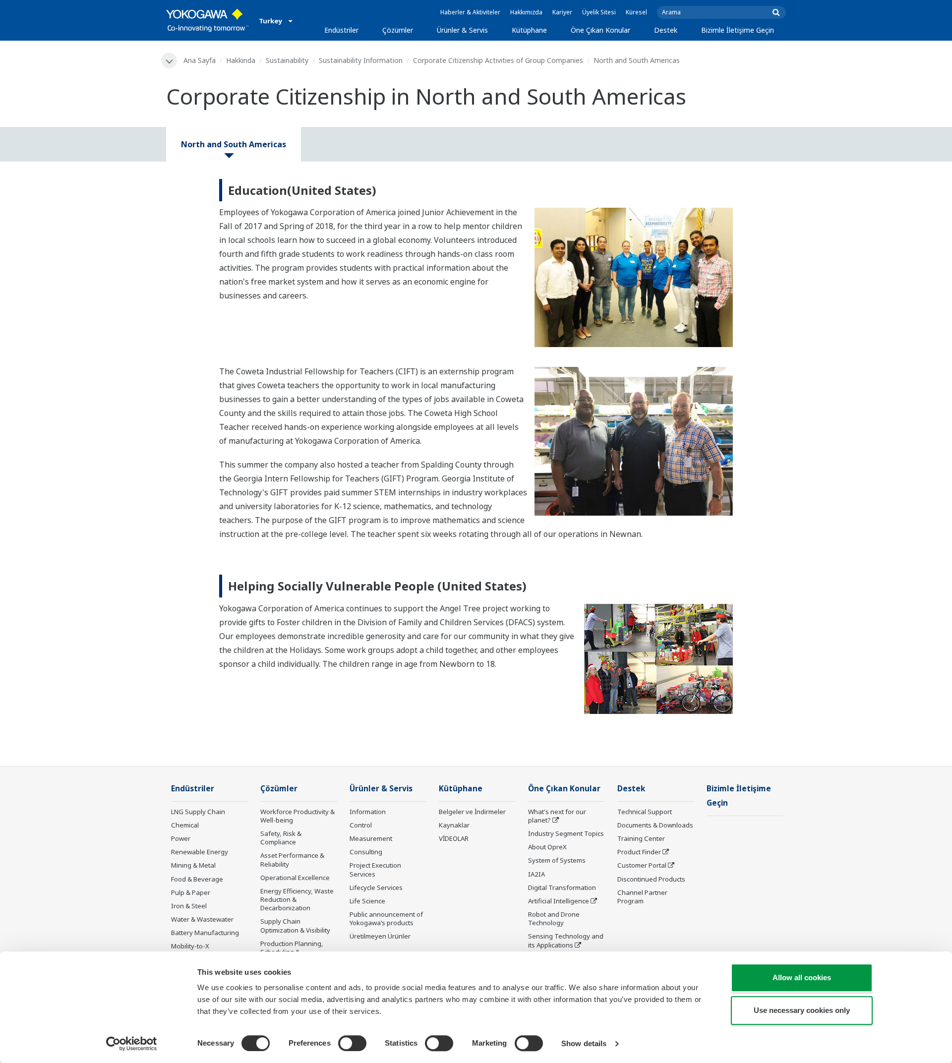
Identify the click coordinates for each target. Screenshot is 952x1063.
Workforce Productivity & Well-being (297, 816)
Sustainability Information (361, 60)
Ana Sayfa (199, 60)
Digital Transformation (562, 887)
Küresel (636, 12)
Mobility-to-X (190, 946)
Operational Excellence (295, 877)
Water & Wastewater (202, 919)
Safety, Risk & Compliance (280, 837)
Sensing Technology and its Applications (565, 940)
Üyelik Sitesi (599, 12)
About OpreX (547, 846)
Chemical (185, 825)
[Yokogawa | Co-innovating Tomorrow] (207, 20)
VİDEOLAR (454, 838)
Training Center (641, 838)
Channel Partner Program (642, 896)
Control (361, 825)
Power (180, 838)
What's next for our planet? (557, 816)
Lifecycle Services (376, 887)
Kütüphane (529, 30)
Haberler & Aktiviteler (470, 12)
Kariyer (562, 12)
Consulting (366, 851)
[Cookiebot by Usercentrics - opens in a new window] (131, 1043)
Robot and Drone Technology (554, 918)
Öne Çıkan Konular (600, 30)
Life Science (367, 900)
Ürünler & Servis (462, 30)
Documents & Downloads (655, 825)
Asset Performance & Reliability (292, 859)
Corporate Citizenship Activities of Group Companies (498, 60)
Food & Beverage (197, 879)
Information (368, 811)
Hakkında (240, 60)
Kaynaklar (454, 825)
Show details (583, 1043)
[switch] (352, 1043)
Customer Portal (641, 865)
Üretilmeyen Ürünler (380, 936)
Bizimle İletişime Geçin (737, 30)
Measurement (371, 838)
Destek (665, 30)
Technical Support (644, 811)
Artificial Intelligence (558, 900)
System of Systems (557, 860)
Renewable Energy (199, 851)
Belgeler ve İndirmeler (472, 811)
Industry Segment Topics (566, 833)
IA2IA (536, 874)
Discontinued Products (651, 879)
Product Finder (639, 851)
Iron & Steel (189, 905)
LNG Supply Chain (198, 811)
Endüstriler (341, 30)
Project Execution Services (375, 869)
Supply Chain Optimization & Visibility (295, 925)
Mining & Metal (193, 865)
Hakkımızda (526, 12)
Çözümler (397, 30)
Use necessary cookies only (802, 1010)
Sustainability (287, 60)
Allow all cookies (802, 977)
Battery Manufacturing (205, 932)
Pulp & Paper (190, 892)
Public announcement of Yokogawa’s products (386, 918)
